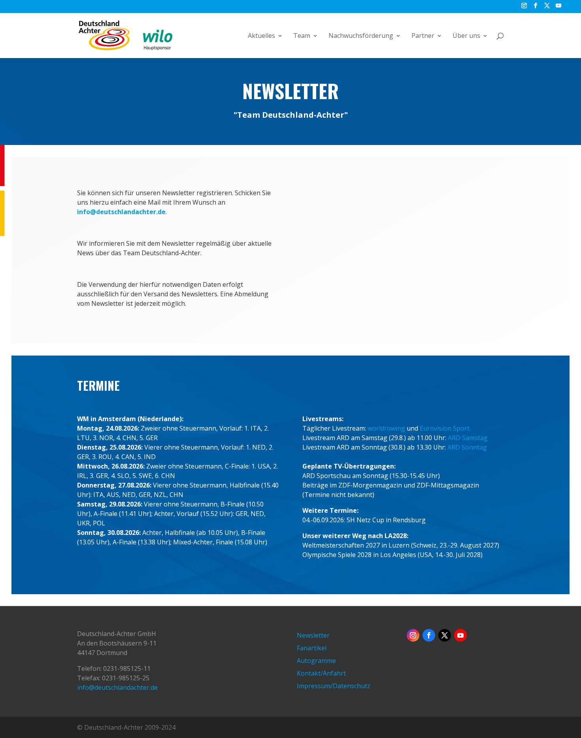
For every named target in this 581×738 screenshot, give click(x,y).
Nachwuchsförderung (360, 36)
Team (301, 36)
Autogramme (316, 660)
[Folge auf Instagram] (413, 635)
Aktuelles (261, 36)
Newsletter (313, 635)
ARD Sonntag (467, 447)
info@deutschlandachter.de (117, 687)
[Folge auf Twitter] (444, 635)
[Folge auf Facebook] (429, 635)
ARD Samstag (468, 437)
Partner (422, 36)
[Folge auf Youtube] (460, 635)
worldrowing (386, 428)
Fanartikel (311, 648)
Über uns (466, 36)
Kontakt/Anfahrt (321, 673)
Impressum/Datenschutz (333, 686)
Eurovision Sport (445, 428)
